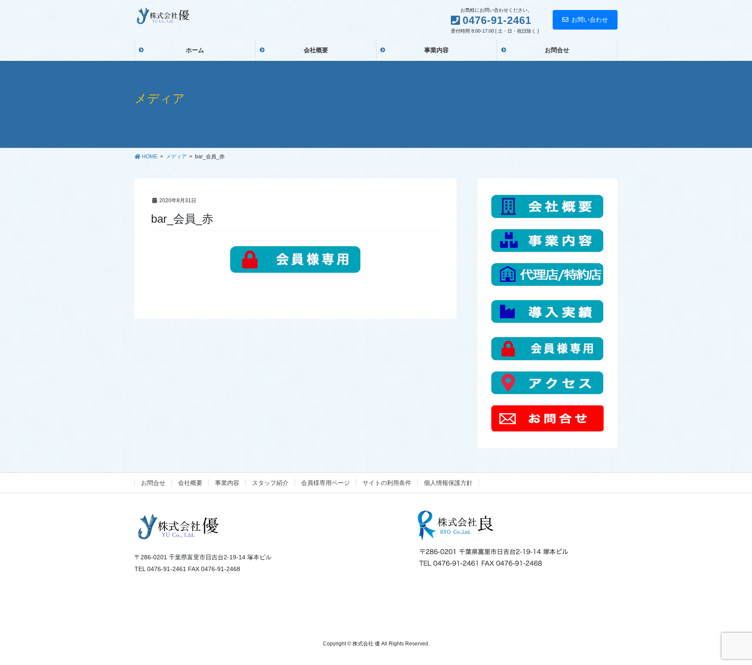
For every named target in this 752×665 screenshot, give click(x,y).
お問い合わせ (589, 19)
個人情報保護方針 (448, 482)
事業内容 (227, 482)
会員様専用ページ (325, 482)
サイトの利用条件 (387, 482)
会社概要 (190, 482)
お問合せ (153, 482)
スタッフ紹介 (270, 482)
